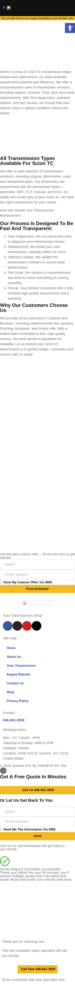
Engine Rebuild (18, 674)
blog (10, 692)
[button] (4, 7)
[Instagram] (17, 626)
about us (14, 657)
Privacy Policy (17, 701)
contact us (15, 683)
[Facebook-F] (7, 626)
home (11, 648)
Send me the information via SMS (29, 829)
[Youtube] (27, 626)
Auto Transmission (21, 665)
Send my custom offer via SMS (27, 582)
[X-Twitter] (36, 626)
